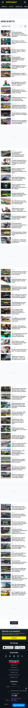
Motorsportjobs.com (14, 669)
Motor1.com (14, 667)
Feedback (14, 684)
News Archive (14, 627)
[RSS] (22, 656)
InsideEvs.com (14, 665)
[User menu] (24, 2)
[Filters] (25, 26)
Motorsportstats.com (14, 674)
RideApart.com (14, 677)
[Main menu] (3, 2)
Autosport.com (14, 672)
